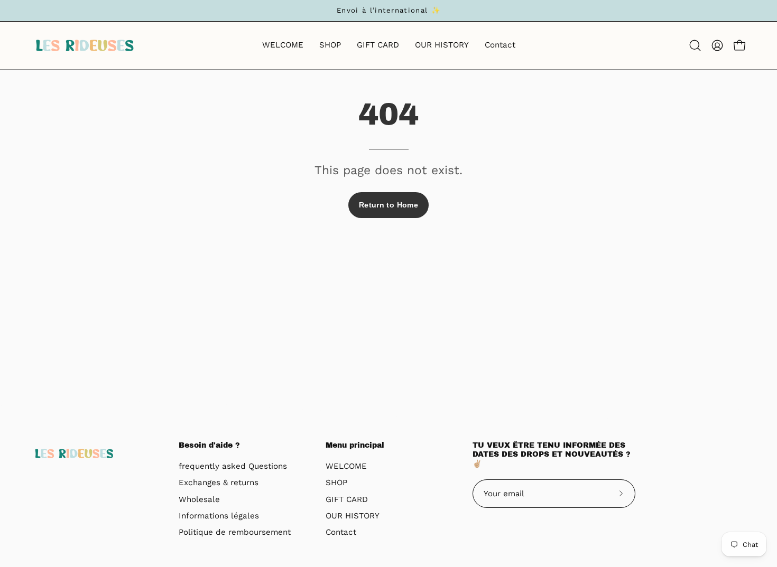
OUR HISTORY (353, 516)
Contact (341, 532)
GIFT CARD (347, 499)
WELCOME (346, 466)
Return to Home (388, 205)
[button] (695, 45)
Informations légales (219, 516)
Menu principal (355, 445)
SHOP (336, 483)
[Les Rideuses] (84, 45)
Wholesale (199, 499)
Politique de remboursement (235, 532)
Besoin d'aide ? (209, 445)
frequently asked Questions (233, 466)
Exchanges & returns (218, 483)
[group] (388, 10)
